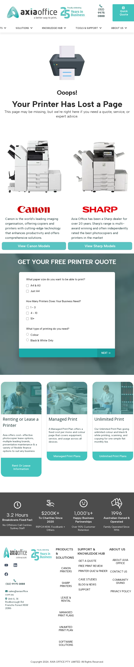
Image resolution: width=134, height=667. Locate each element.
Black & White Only (42, 340)
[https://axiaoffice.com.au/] (46, 13)
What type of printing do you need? (47, 328)
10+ (32, 318)
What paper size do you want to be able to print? (55, 279)
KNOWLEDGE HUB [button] (52, 28)
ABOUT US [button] (117, 28)
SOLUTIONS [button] (23, 28)
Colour (35, 334)
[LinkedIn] (15, 565)
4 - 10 (34, 313)
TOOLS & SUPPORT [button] (87, 28)
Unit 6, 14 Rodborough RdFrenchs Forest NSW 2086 (16, 603)
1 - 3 (33, 307)
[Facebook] (6, 574)
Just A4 (35, 291)
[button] (106, 353)
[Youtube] (6, 565)
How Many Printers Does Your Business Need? (53, 301)
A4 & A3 (35, 285)
